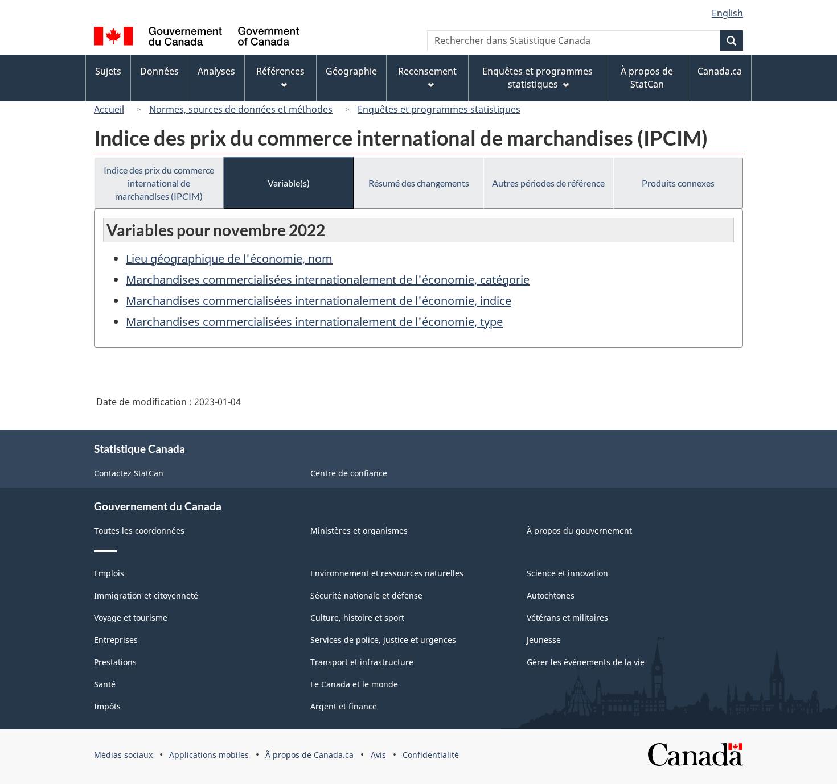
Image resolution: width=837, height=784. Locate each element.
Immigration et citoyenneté (146, 595)
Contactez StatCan (128, 473)
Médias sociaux (123, 754)
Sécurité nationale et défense (366, 595)
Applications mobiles (209, 754)
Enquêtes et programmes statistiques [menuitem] (537, 77)
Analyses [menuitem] (216, 71)
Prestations (115, 662)
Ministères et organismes (359, 530)
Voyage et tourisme (130, 617)
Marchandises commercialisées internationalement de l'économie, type (314, 321)
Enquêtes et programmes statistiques (439, 109)
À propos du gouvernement (579, 530)
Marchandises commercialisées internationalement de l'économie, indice (318, 300)
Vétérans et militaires (567, 617)
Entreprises (116, 639)
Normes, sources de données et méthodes (241, 109)
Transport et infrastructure (361, 662)
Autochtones (551, 595)
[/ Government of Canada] (196, 38)
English (727, 13)
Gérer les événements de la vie (586, 662)
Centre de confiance (348, 473)
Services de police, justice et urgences (383, 639)
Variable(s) (289, 183)
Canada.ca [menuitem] (720, 71)
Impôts (107, 706)
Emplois (109, 573)
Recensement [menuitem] (427, 71)
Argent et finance (343, 706)
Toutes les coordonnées (139, 530)
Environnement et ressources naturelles (386, 573)
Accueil (109, 109)
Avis (378, 754)
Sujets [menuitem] (108, 71)
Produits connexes (678, 183)
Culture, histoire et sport (357, 617)
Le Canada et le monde (354, 684)
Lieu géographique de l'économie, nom (229, 258)
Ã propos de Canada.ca (309, 754)
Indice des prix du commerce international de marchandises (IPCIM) (159, 182)
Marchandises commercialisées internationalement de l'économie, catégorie (328, 279)
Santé (105, 684)
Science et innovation (567, 573)
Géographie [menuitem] (351, 71)
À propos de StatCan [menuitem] (647, 77)
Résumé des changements (418, 183)
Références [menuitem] (280, 71)
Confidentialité (431, 754)
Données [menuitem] (159, 71)
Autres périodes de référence (548, 183)
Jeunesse (544, 639)
